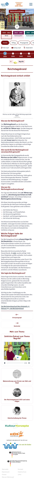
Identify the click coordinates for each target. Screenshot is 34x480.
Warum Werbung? (8, 477)
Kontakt (20, 469)
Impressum (6, 472)
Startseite (5, 469)
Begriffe (21, 61)
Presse (4, 474)
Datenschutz (22, 472)
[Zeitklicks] (5, 4)
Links (19, 474)
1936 (29, 56)
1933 (5, 56)
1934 (13, 56)
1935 (21, 56)
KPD (14, 253)
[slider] (15, 363)
